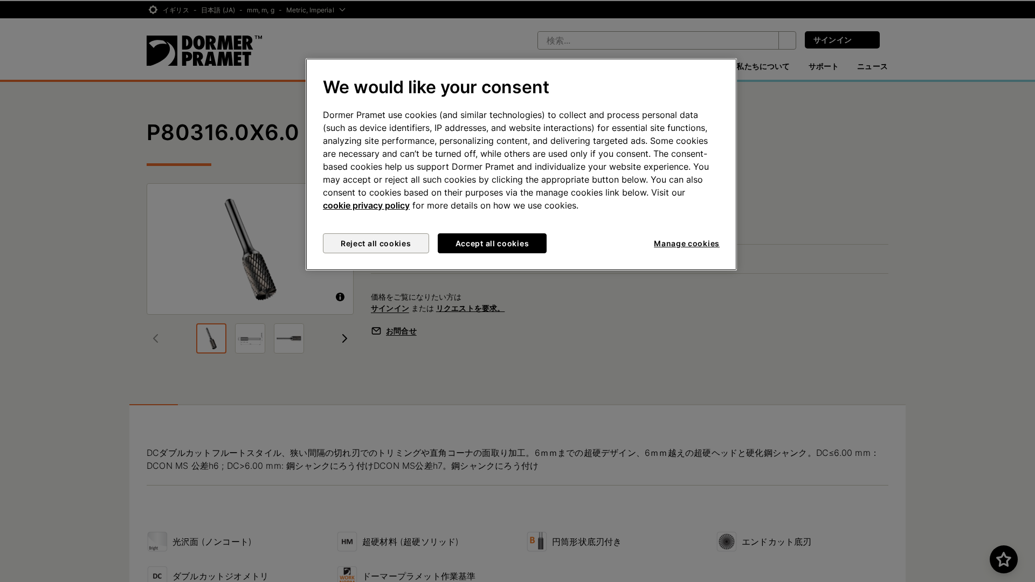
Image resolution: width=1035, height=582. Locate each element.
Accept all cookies (492, 243)
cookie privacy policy (366, 205)
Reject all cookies (376, 243)
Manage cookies (687, 243)
